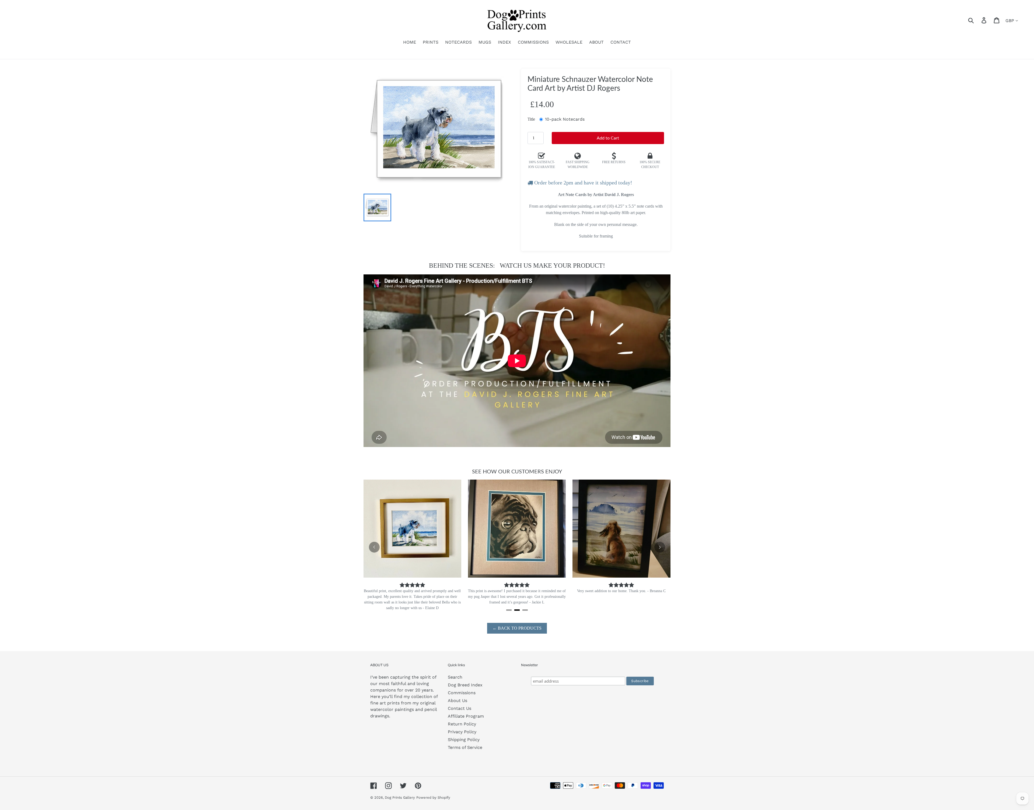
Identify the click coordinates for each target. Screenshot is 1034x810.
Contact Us (459, 702)
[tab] (509, 604)
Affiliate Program (466, 710)
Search (455, 671)
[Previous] (374, 544)
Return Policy (462, 718)
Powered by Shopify (433, 792)
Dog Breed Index (465, 679)
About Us (457, 694)
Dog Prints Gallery (400, 792)
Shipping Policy (464, 733)
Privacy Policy (462, 726)
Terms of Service (465, 741)
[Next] (659, 544)
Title (531, 119)
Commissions (462, 687)
